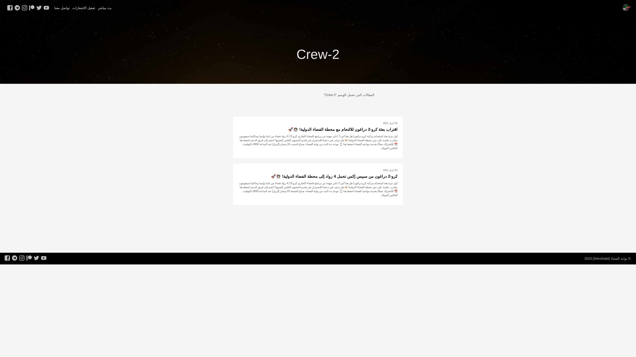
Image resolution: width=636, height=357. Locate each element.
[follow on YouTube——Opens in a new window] (45, 8)
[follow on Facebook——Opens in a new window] (9, 8)
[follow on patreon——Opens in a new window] (31, 8)
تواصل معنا (62, 8)
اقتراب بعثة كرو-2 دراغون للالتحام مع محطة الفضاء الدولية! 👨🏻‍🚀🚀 (343, 129)
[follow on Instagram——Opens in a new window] (24, 8)
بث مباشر (105, 8)
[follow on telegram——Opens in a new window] (16, 8)
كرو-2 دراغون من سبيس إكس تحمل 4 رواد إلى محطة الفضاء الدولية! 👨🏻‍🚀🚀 (334, 176)
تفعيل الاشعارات (83, 8)
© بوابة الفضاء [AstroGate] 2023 (607, 258)
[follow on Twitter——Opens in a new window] (38, 8)
